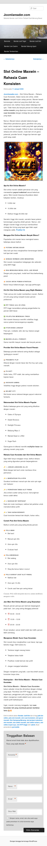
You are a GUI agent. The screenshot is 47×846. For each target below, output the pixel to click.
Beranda (7, 41)
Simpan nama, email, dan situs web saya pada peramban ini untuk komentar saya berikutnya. (21, 821)
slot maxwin (8, 722)
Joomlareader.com (17, 14)
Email (12, 799)
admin (33, 725)
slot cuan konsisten (28, 718)
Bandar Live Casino (11, 46)
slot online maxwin (19, 722)
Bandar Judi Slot (35, 41)
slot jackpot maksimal (34, 720)
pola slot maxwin (15, 718)
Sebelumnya (9, 59)
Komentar (12, 755)
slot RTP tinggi (22, 725)
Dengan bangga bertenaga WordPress (23, 841)
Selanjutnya (38, 59)
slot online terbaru (33, 722)
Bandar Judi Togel (20, 41)
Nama (12, 786)
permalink (15, 727)
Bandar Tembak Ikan (11, 51)
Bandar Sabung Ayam (28, 46)
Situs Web (12, 811)
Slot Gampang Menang (18, 720)
